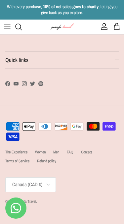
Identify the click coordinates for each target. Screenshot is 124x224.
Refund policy (46, 161)
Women (40, 152)
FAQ (70, 152)
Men (56, 152)
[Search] (22, 27)
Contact (86, 152)
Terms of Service (17, 161)
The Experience (16, 152)
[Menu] (7, 27)
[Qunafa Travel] (62, 27)
